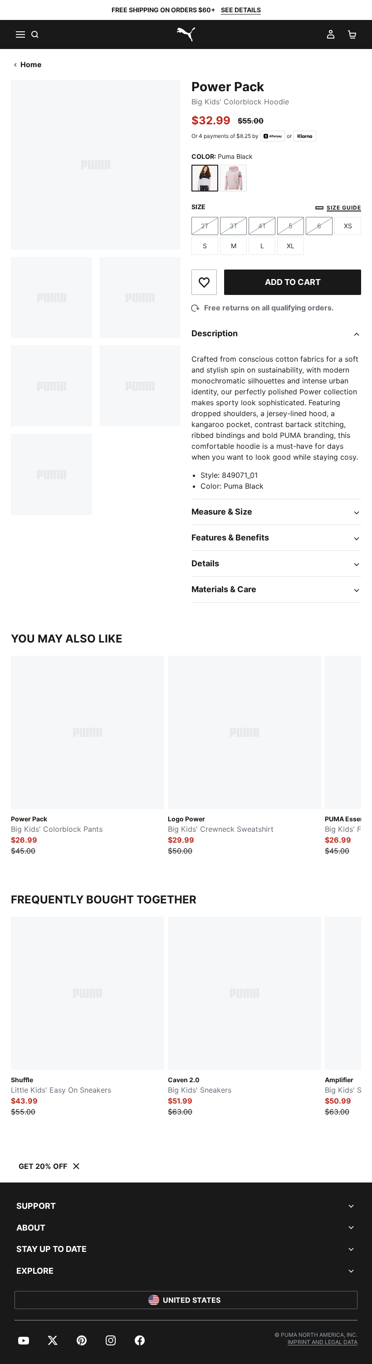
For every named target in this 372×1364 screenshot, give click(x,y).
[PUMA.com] (186, 34)
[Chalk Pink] (233, 178)
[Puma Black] (204, 178)
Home (31, 64)
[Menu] (20, 34)
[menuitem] (24, 1340)
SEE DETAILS (241, 10)
